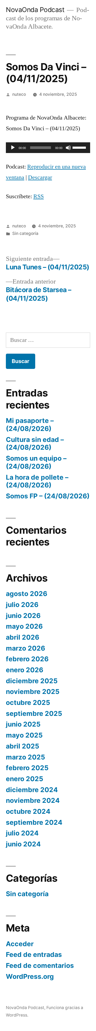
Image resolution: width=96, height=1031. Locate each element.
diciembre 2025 (32, 681)
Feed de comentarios (40, 965)
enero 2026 (24, 670)
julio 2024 (22, 833)
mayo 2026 (24, 626)
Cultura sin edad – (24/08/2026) (35, 444)
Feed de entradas (34, 954)
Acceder (20, 944)
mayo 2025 (24, 735)
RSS (38, 196)
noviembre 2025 (32, 692)
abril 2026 (22, 637)
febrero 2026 (27, 659)
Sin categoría (25, 233)
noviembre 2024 (33, 800)
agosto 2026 (26, 594)
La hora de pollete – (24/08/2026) (37, 481)
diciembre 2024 (32, 790)
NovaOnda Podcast (35, 10)
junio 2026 (23, 616)
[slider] (80, 147)
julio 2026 (22, 605)
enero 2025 (24, 779)
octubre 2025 (28, 702)
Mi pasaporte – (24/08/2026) (30, 425)
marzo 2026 (25, 648)
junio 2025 (23, 724)
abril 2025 (22, 746)
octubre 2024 (28, 811)
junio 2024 (23, 844)
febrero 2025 (27, 768)
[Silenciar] (68, 147)
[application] (48, 147)
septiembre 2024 (34, 822)
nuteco (19, 94)
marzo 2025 (25, 757)
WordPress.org (30, 976)
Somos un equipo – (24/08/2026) (36, 462)
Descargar (40, 177)
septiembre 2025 (34, 713)
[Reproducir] (12, 147)
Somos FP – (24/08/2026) (48, 496)
